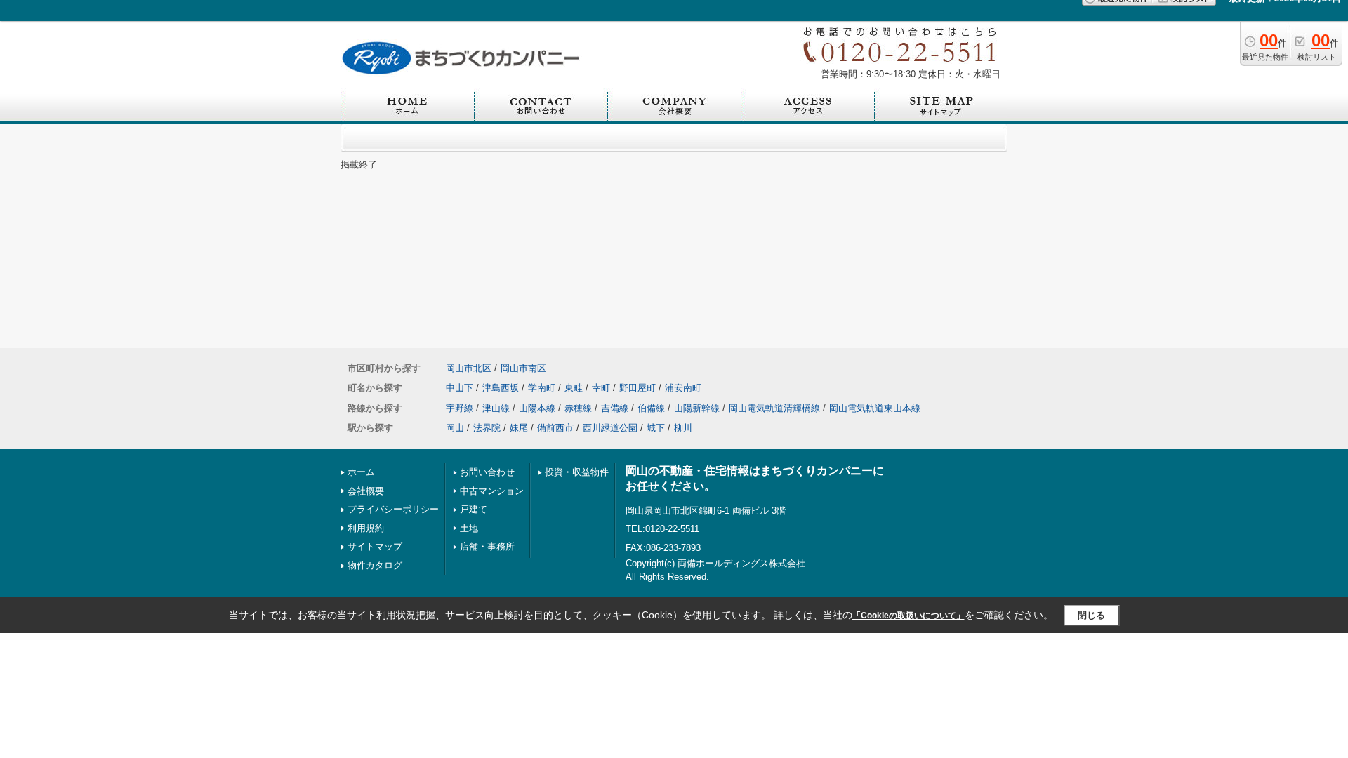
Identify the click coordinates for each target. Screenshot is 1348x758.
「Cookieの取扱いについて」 (908, 615)
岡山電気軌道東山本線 (874, 408)
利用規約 (366, 528)
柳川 (683, 428)
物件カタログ (375, 565)
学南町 (541, 388)
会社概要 (366, 491)
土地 (469, 528)
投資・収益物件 (577, 472)
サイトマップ (375, 546)
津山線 (496, 408)
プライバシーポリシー (393, 509)
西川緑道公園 (610, 428)
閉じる (1091, 615)
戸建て (473, 509)
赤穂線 (578, 408)
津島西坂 (500, 388)
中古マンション (492, 491)
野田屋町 (637, 388)
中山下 (459, 388)
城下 (656, 428)
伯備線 (651, 408)
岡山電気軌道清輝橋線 (774, 408)
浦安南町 (683, 388)
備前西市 (555, 428)
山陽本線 (537, 408)
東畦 (573, 388)
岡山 (455, 428)
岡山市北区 (468, 368)
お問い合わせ (487, 472)
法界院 (487, 428)
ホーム (361, 472)
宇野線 (459, 408)
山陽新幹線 (697, 408)
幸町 (601, 388)
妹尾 (519, 428)
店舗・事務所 (487, 546)
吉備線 (614, 408)
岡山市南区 (523, 368)
